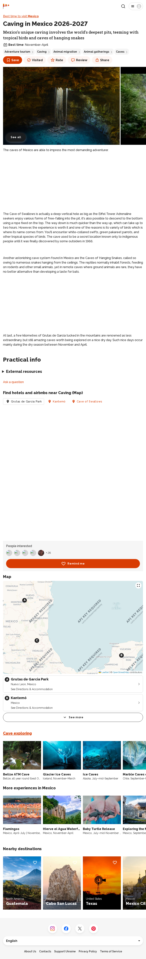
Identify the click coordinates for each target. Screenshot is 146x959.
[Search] (123, 6)
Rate (59, 60)
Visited (37, 60)
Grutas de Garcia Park (26, 401)
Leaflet (105, 672)
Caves (120, 51)
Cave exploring (17, 733)
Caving (42, 51)
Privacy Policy (88, 951)
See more (76, 717)
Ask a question (13, 382)
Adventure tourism (17, 51)
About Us (30, 951)
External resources (24, 371)
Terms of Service (111, 951)
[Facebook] (66, 928)
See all (16, 137)
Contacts (45, 951)
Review (81, 60)
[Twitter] (79, 928)
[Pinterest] (93, 928)
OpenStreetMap (121, 672)
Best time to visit (21, 16)
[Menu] (136, 6)
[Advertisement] (73, 182)
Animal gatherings (96, 51)
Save (15, 60)
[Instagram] (52, 928)
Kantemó (59, 401)
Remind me (76, 563)
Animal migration (65, 51)
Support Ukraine (65, 951)
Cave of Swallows (89, 401)
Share (104, 60)
